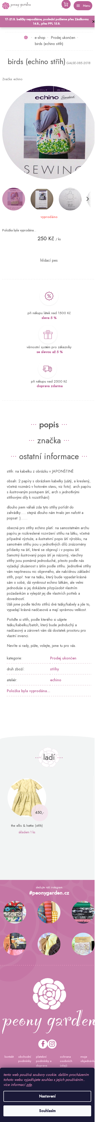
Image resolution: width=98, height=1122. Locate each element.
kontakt (9, 1056)
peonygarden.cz (52, 1044)
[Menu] (83, 5)
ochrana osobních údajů (66, 1061)
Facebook (42, 1044)
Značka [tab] (49, 440)
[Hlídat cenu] (49, 260)
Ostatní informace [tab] (49, 456)
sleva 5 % (49, 317)
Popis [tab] (49, 424)
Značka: (12, 79)
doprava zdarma (50, 385)
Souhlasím (47, 1110)
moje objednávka (88, 1058)
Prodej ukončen (63, 658)
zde (28, 1084)
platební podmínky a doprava (44, 1061)
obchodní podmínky (24, 1058)
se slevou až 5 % (50, 351)
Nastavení (47, 1096)
